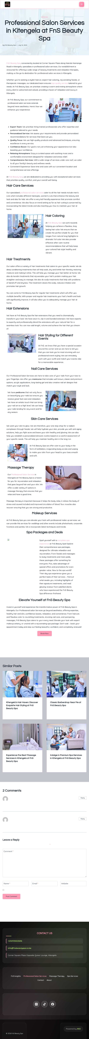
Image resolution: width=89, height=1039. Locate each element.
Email (35, 883)
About (49, 980)
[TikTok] (44, 1004)
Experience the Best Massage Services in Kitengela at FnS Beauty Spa (21, 758)
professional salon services (31, 192)
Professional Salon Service (22, 474)
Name (7, 883)
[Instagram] (36, 1004)
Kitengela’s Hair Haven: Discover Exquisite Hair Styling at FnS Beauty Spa (22, 705)
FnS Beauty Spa (10, 45)
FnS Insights (16, 976)
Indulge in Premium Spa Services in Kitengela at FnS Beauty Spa (66, 647)
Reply (83, 798)
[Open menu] (81, 4)
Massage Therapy (56, 976)
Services (44, 17)
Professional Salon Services (35, 976)
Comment (8, 851)
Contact (40, 980)
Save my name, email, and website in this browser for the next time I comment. (35, 890)
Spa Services (72, 976)
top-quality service (60, 83)
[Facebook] (52, 1004)
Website (64, 883)
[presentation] (22, 684)
